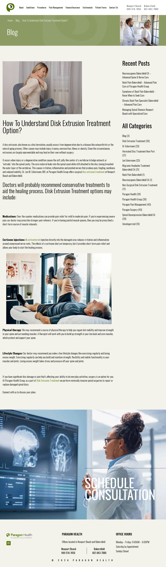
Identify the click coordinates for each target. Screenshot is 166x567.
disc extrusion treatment (93, 172)
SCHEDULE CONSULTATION (120, 488)
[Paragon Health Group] (10, 7)
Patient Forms (101, 7)
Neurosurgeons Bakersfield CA (135, 180)
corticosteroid (33, 240)
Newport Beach (134, 6)
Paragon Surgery (129, 210)
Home (10, 20)
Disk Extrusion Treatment (48, 380)
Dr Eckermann (128, 146)
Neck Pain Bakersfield (132, 175)
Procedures (41, 7)
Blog (17, 20)
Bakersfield (149, 6)
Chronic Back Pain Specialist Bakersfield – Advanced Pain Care (140, 102)
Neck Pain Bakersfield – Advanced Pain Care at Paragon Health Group (139, 84)
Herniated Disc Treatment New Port (138, 151)
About (21, 7)
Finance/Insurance (73, 7)
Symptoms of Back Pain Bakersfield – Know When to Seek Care (139, 93)
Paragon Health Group (132, 199)
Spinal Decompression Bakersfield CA (138, 215)
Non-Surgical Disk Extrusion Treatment (139, 185)
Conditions (30, 7)
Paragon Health (129, 194)
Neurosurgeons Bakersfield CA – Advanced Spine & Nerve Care (136, 75)
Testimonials (87, 7)
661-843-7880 (151, 9)
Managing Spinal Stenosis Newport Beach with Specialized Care (137, 111)
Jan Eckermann (129, 160)
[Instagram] (8, 543)
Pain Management (56, 7)
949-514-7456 (134, 9)
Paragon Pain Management (134, 204)
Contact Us (113, 7)
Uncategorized (128, 224)
